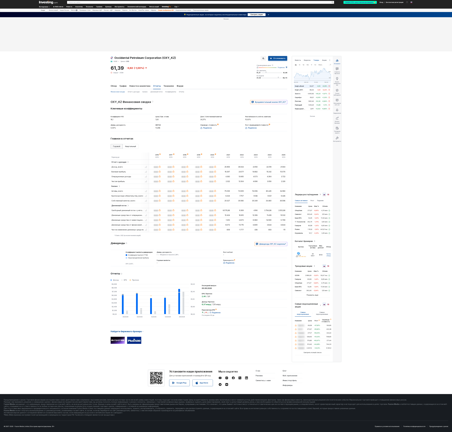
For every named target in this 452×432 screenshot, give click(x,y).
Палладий (298, 105)
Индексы (307, 60)
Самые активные (301, 200)
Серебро (298, 97)
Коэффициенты (170, 92)
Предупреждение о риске (438, 426)
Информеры (288, 385)
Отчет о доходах (134, 92)
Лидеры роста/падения (306, 194)
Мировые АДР (97, 10)
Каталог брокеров (304, 241)
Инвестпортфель (290, 380)
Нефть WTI (299, 90)
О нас (258, 371)
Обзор (114, 86)
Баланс (145, 92)
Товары (316, 60)
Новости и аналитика (139, 86)
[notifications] (407, 2)
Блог (285, 371)
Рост (312, 200)
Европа (124, 10)
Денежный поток (156, 92)
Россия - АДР (108, 10)
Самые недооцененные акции (306, 305)
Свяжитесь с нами (263, 380)
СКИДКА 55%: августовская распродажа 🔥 (360, 2)
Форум (180, 86)
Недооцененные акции (183, 10)
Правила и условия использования (387, 426)
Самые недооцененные (303, 313)
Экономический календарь (136, 7)
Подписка (281, 67)
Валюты (298, 60)
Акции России (64, 10)
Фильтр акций (154, 7)
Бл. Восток (132, 10)
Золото (297, 94)
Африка (153, 10)
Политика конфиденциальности (414, 426)
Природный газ (300, 109)
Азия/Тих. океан (143, 10)
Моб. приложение (290, 376)
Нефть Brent (299, 86)
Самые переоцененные (322, 313)
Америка (117, 10)
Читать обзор (328, 255)
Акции (43, 10)
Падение (320, 200)
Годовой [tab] (116, 146)
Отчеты (181, 92)
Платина (298, 101)
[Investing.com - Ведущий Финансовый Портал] (48, 2)
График (123, 86)
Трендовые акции (303, 266)
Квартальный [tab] (130, 146)
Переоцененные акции (200, 10)
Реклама (259, 376)
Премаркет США (85, 10)
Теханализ (168, 86)
